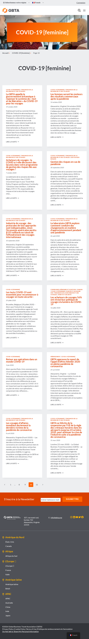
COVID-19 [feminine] (13, 89)
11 (37, 484)
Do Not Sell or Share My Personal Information (20, 631)
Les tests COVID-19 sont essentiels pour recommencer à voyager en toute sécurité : (22, 294)
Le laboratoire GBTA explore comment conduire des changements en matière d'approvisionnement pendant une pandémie (66, 228)
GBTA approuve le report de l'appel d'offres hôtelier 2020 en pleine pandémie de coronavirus (65, 363)
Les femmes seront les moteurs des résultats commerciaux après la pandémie (67, 96)
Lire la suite (12, 142)
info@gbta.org (56, 517)
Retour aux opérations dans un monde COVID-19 (21, 360)
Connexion (80, 3)
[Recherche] (79, 10)
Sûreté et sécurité (65, 294)
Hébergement (55, 356)
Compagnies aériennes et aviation (63, 289)
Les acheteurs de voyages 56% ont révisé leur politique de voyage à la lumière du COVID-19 (66, 301)
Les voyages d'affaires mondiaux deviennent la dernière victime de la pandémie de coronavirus (19, 426)
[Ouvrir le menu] (84, 10)
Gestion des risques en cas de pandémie (65, 162)
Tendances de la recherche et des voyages (19, 90)
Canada (80, 289)
